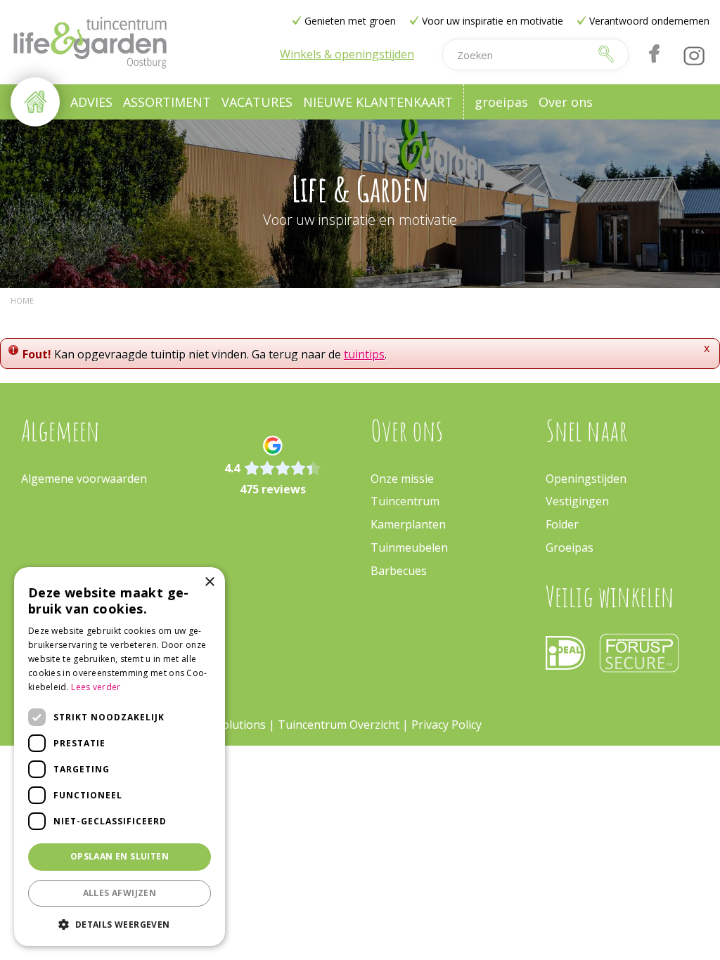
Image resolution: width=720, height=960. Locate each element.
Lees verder (95, 687)
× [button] (209, 582)
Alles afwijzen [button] (120, 893)
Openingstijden (586, 478)
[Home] (35, 102)
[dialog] (119, 756)
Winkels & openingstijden (347, 54)
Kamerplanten (408, 524)
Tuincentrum (405, 501)
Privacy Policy (446, 724)
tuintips (364, 354)
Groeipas (569, 547)
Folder (562, 524)
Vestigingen (577, 501)
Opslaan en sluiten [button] (119, 856)
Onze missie (402, 478)
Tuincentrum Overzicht (338, 724)
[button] (119, 924)
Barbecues (399, 570)
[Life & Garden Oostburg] (90, 42)
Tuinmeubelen (409, 547)
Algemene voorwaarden (84, 478)
